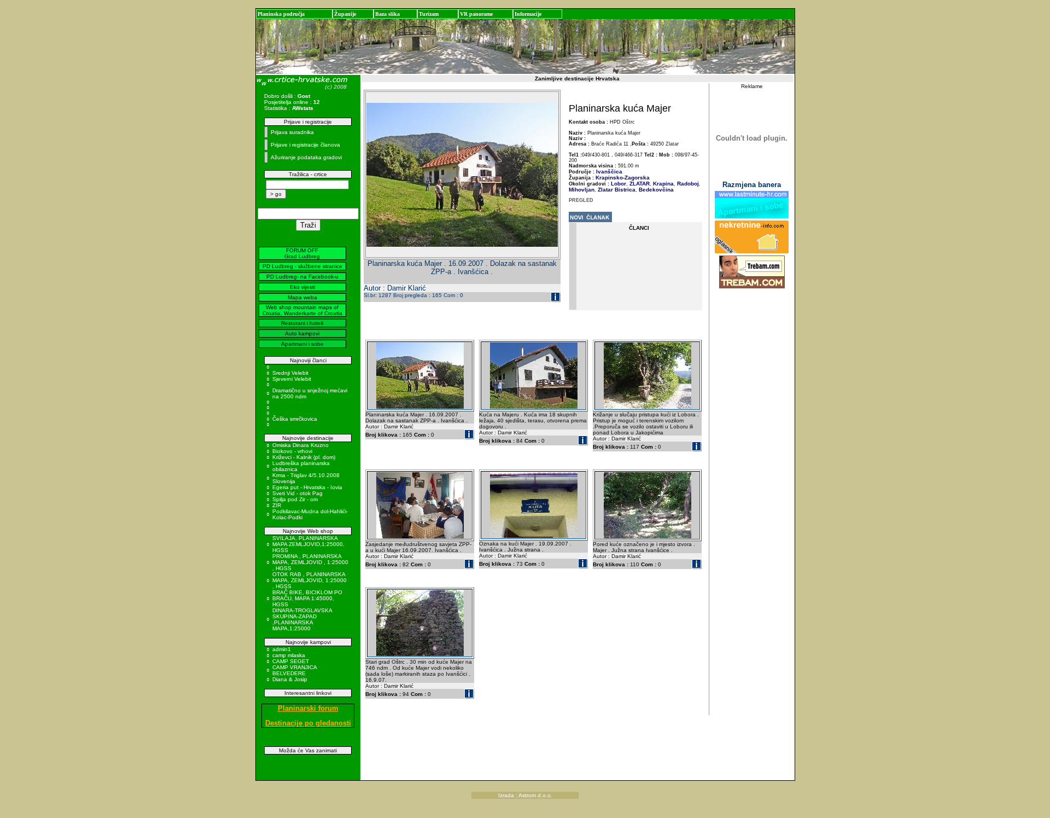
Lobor (618, 184)
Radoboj (687, 184)
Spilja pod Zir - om (295, 499)
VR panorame (476, 14)
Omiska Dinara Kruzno (300, 445)
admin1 (281, 649)
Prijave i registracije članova (305, 145)
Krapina (662, 184)
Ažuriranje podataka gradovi (306, 157)
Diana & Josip (289, 679)
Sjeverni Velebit (291, 379)
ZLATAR (639, 184)
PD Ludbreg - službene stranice (302, 266)
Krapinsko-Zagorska (623, 178)
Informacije (528, 14)
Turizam (429, 14)
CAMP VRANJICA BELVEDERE (294, 670)
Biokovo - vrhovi (292, 451)
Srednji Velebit (290, 373)
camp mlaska (288, 655)
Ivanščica (609, 172)
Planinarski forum (308, 708)
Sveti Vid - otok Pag (297, 493)
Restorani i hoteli (302, 323)
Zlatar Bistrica (615, 190)
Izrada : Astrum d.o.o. (525, 795)
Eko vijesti (302, 287)
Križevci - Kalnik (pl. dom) (303, 457)
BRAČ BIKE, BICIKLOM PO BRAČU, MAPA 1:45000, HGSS (307, 598)
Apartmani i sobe (302, 344)
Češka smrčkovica (294, 419)
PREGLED (581, 200)
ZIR (276, 505)
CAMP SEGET (290, 661)
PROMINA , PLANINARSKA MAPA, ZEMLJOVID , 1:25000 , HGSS (310, 562)
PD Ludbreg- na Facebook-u (302, 277)
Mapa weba (302, 297)
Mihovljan (581, 190)
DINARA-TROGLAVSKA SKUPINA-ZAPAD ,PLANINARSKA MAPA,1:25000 (302, 619)
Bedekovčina (655, 190)
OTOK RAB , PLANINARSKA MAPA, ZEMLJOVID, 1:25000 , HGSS (309, 580)
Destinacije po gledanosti (308, 723)
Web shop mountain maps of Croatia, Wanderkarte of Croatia (302, 310)
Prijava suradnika (292, 132)
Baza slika (387, 14)
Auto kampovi (302, 333)
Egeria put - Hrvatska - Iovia (307, 487)
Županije (345, 14)
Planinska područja (281, 14)
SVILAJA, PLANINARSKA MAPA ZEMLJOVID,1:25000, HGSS (308, 544)
